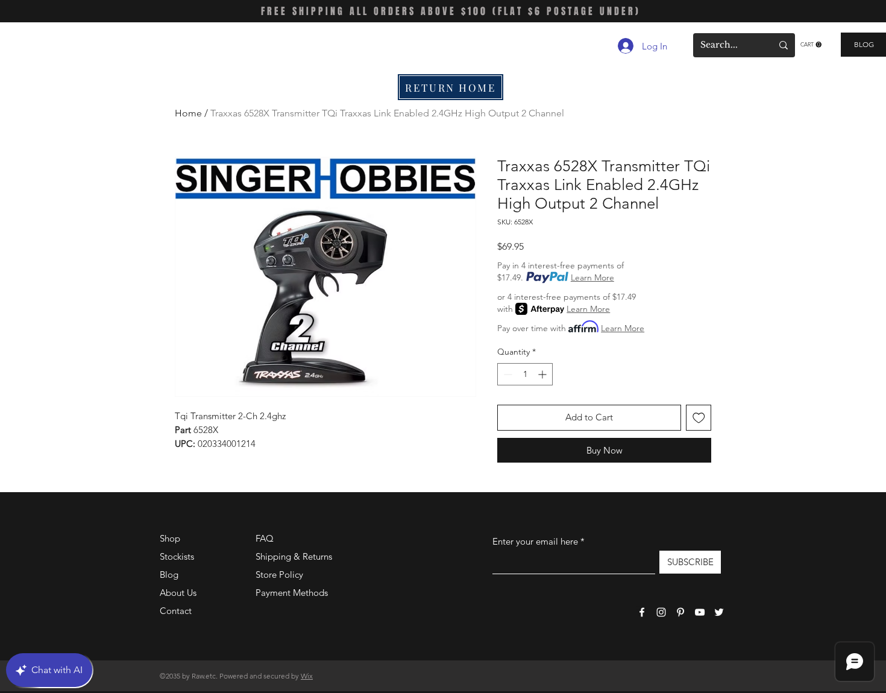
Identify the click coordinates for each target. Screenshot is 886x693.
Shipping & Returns (294, 556)
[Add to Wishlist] (699, 418)
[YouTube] (700, 612)
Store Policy (279, 574)
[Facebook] (642, 612)
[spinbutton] (525, 374)
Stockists (177, 556)
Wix (307, 675)
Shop (170, 538)
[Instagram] (661, 612)
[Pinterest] (680, 612)
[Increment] (543, 374)
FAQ (265, 538)
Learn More (592, 277)
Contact (176, 610)
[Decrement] (506, 374)
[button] (811, 45)
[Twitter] (719, 612)
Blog (169, 574)
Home (188, 113)
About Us (178, 592)
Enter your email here (535, 541)
